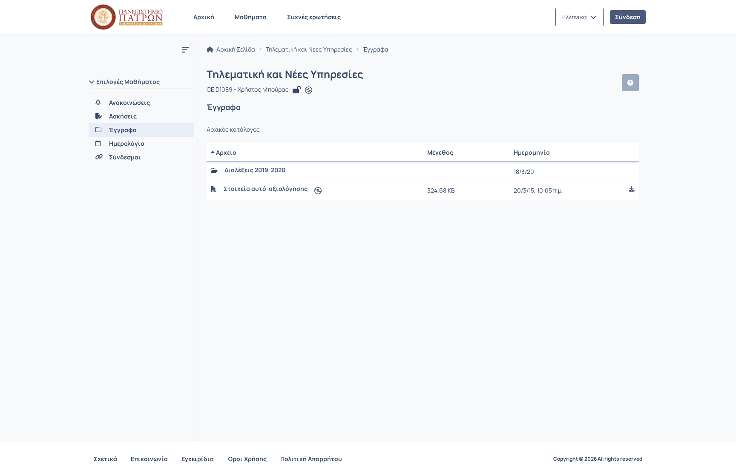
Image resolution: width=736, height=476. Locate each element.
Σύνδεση (628, 17)
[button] (579, 17)
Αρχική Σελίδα (235, 49)
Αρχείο (225, 152)
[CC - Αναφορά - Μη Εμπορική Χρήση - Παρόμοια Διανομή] (308, 90)
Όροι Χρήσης (247, 459)
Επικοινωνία (149, 459)
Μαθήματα (251, 17)
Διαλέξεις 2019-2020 (254, 170)
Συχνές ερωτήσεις (314, 17)
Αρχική (203, 17)
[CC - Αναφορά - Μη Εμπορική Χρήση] (318, 190)
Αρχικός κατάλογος (233, 129)
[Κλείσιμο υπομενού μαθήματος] (185, 49)
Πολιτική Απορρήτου (311, 459)
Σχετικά (105, 459)
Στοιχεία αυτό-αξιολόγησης (266, 188)
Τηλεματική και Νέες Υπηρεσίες (309, 49)
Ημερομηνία (532, 152)
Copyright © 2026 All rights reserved (597, 459)
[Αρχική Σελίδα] (126, 17)
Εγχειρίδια (197, 459)
